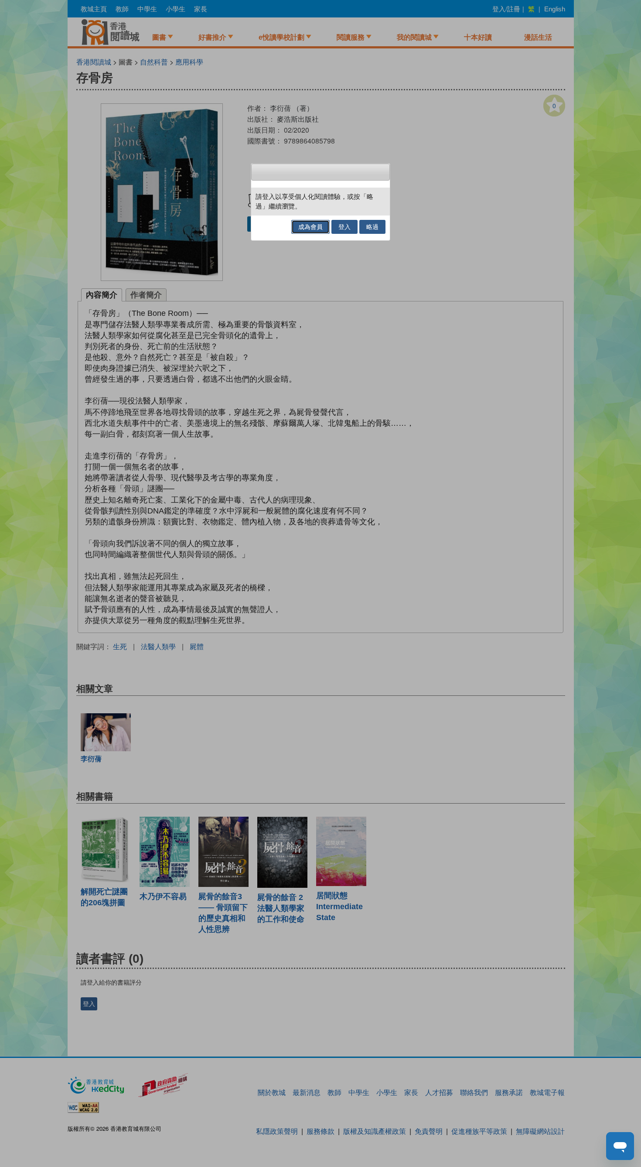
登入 (344, 226)
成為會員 (310, 226)
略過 (372, 226)
